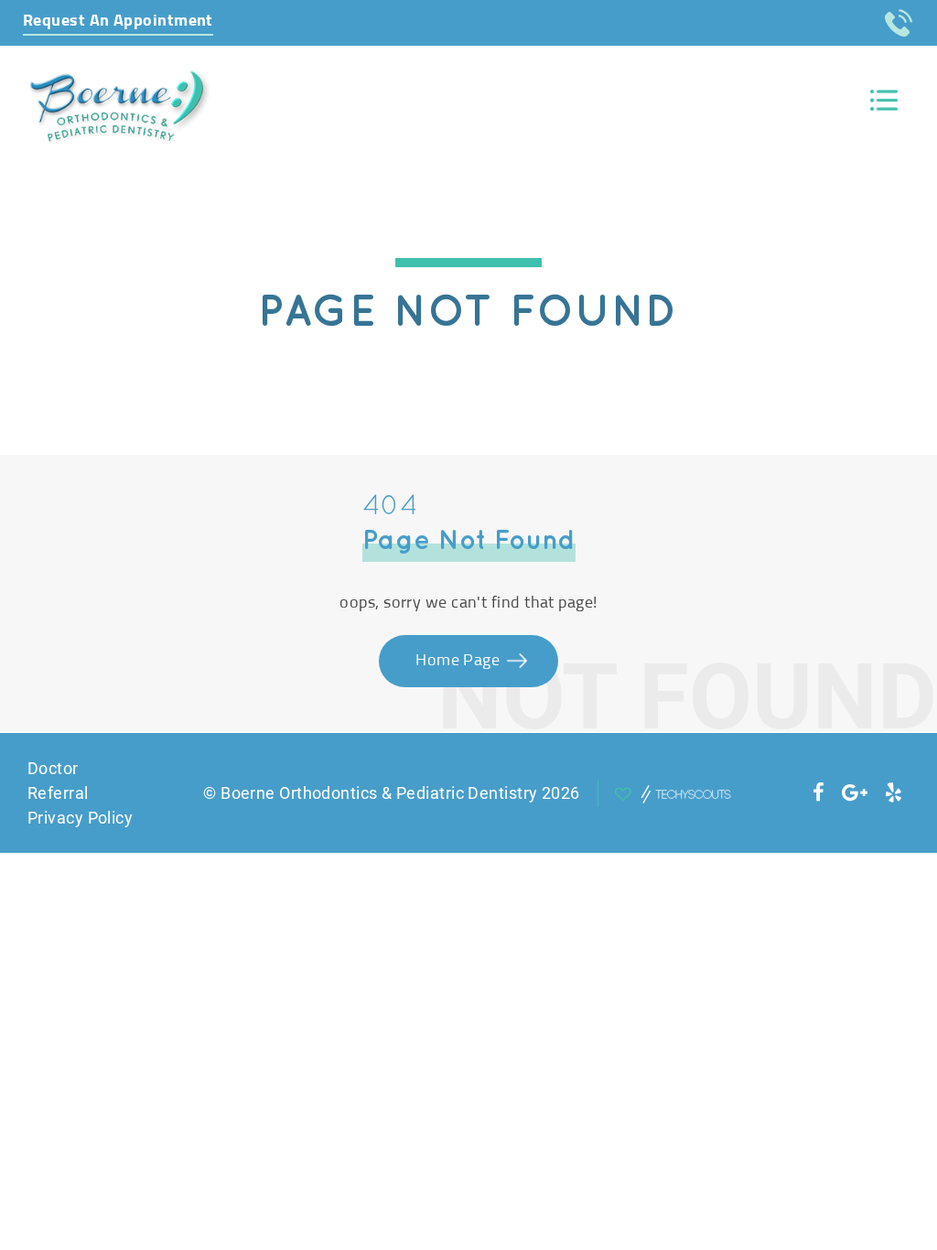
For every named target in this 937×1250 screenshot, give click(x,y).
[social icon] (819, 792)
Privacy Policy (80, 817)
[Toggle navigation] (884, 100)
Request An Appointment (118, 21)
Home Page (459, 660)
